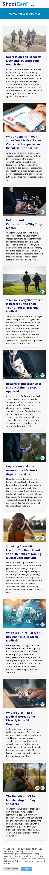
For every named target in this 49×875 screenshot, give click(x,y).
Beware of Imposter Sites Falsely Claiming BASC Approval (24, 387)
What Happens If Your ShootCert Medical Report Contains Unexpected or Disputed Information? (24, 142)
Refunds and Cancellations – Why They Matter (24, 224)
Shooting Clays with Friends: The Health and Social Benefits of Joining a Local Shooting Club (23, 552)
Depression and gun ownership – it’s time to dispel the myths (22, 470)
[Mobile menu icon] (45, 4)
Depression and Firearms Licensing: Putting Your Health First (23, 60)
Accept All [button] (26, 869)
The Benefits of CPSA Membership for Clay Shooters (21, 800)
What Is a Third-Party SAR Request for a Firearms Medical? (24, 636)
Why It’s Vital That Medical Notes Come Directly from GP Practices (20, 718)
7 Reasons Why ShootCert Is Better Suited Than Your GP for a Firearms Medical (24, 305)
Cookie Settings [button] (11, 869)
